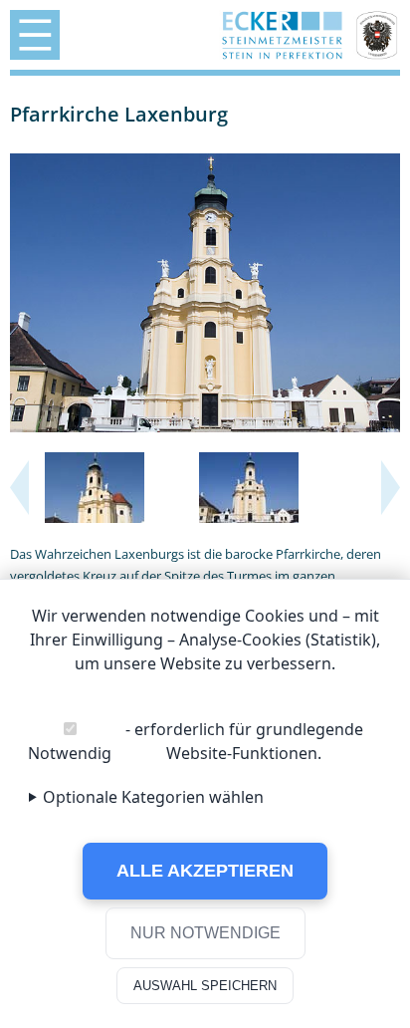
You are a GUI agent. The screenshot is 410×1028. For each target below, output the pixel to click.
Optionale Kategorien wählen (153, 797)
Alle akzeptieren (205, 871)
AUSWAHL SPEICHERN (205, 985)
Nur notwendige (205, 932)
